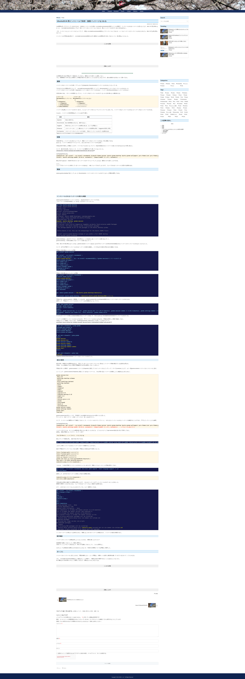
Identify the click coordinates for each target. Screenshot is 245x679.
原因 (163, 125)
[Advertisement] (107, 54)
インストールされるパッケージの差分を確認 (173, 129)
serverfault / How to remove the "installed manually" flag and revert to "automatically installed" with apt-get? (83, 322)
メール (58, 643)
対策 (163, 126)
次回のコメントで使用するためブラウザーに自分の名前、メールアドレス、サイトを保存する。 (82, 653)
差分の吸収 (165, 130)
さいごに (164, 133)
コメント (59, 623)
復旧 (63, 17)
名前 (58, 638)
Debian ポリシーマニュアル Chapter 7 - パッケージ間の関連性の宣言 (69, 133)
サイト (58, 648)
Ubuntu (59, 17)
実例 (163, 128)
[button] (187, 21)
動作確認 (165, 131)
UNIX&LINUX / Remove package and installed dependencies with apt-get (75, 150)
